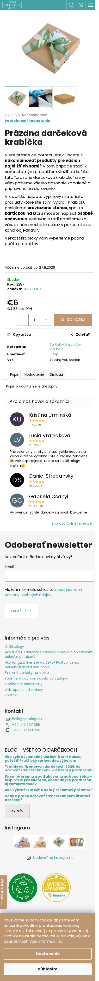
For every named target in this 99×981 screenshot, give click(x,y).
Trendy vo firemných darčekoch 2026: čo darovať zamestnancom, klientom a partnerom (49, 768)
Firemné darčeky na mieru (27, 672)
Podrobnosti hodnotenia (27, 121)
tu (60, 941)
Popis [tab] (14, 374)
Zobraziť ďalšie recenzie (72, 523)
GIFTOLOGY (32, 289)
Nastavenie (48, 953)
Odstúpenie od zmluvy (24, 689)
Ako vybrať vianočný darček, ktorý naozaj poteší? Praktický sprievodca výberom (43, 758)
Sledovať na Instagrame (53, 857)
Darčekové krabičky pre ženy (65, 346)
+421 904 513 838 (26, 730)
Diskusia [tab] (56, 374)
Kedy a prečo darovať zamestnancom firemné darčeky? (47, 798)
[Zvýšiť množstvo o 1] (46, 320)
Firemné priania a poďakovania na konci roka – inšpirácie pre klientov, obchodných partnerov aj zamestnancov (48, 780)
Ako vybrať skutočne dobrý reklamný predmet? (49, 790)
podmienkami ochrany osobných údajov (43, 592)
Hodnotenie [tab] (34, 374)
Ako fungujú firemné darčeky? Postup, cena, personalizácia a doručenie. (42, 664)
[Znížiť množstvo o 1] (23, 320)
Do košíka (76, 319)
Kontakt (11, 695)
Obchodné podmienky (24, 683)
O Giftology (14, 646)
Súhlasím (47, 969)
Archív (17, 811)
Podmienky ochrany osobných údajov (36, 678)
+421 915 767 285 (26, 724)
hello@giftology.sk (27, 718)
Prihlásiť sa (21, 611)
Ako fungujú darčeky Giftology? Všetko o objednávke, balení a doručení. (49, 654)
